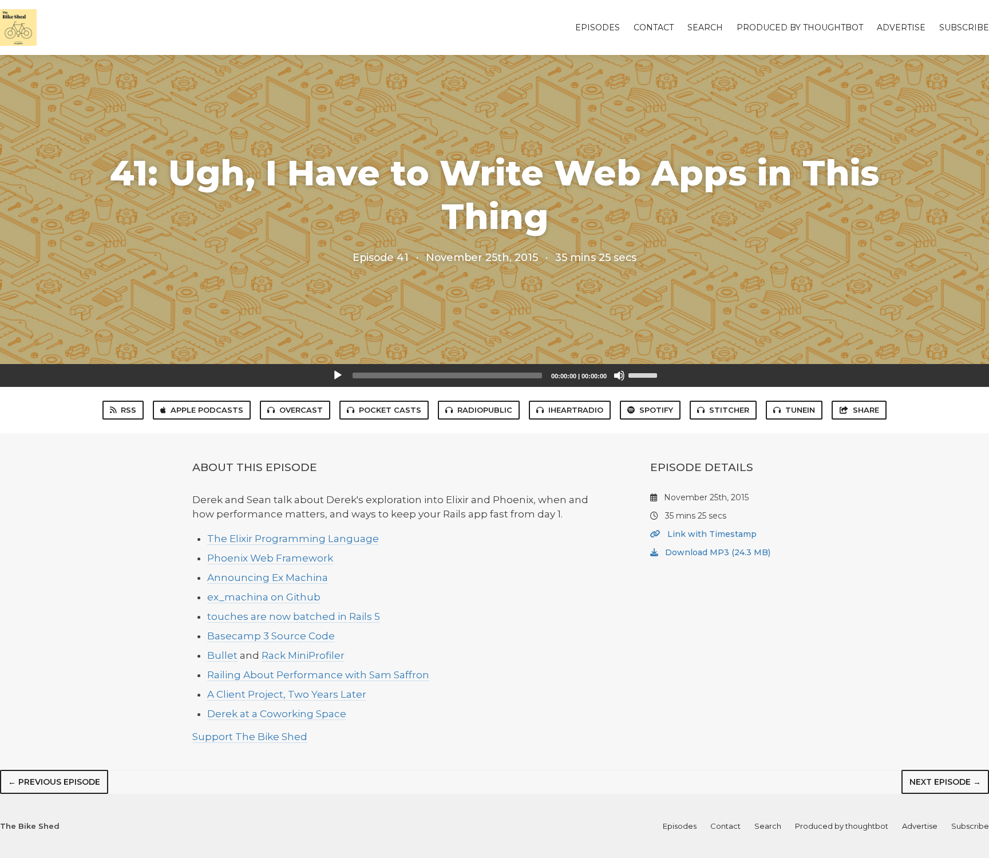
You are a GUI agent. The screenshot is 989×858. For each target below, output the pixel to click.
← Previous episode (54, 782)
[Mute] (619, 375)
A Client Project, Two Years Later (286, 694)
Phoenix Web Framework (270, 558)
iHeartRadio (575, 409)
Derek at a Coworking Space (276, 713)
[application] (494, 375)
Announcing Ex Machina (267, 577)
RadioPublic (484, 409)
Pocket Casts (390, 409)
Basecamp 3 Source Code (271, 636)
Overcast (301, 409)
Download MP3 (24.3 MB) (716, 552)
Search (705, 27)
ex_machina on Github (264, 597)
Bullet (222, 655)
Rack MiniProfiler (303, 655)
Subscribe (964, 27)
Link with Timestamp (711, 534)
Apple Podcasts (207, 409)
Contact (654, 27)
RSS (128, 409)
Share (866, 409)
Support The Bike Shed (249, 736)
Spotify (656, 409)
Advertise (901, 27)
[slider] (644, 374)
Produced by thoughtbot (800, 27)
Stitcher (729, 409)
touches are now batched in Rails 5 (293, 616)
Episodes (597, 27)
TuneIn (800, 409)
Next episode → (945, 782)
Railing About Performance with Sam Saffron (318, 675)
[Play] (337, 375)
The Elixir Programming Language (293, 538)
